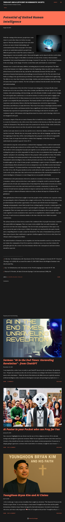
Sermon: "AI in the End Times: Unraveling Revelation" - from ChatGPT (28, 361)
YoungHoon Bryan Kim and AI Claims (25, 495)
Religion (15, 277)
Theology (20, 277)
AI (7, 277)
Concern (10, 277)
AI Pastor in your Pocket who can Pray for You (31, 429)
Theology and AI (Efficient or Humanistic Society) (23, 2)
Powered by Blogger (33, 518)
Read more (59, 381)
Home (5, 7)
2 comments (10, 381)
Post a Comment (11, 447)
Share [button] (58, 277)
